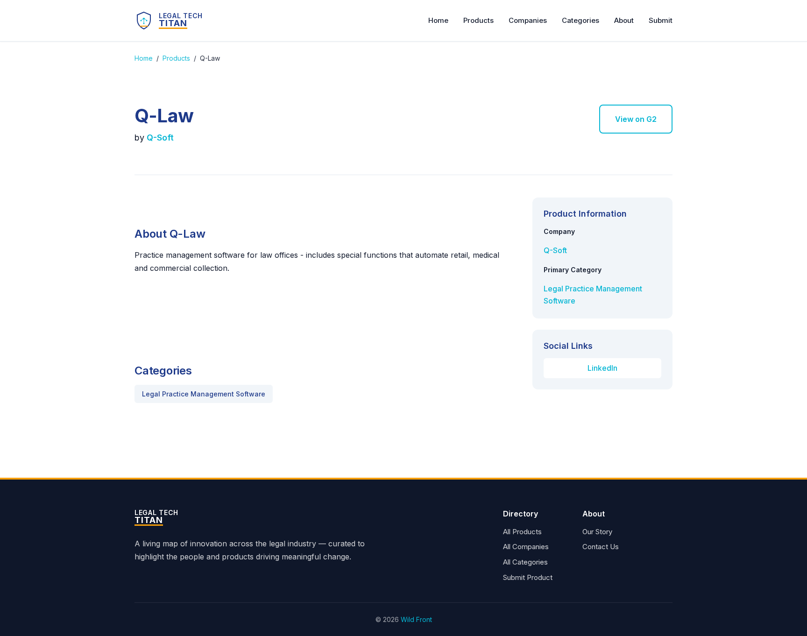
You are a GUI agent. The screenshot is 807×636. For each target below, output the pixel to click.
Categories (580, 20)
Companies (528, 20)
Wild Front (416, 619)
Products (478, 20)
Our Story (597, 531)
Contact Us (600, 546)
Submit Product (527, 577)
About (624, 20)
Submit (660, 20)
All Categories (525, 562)
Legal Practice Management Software (203, 394)
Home (438, 20)
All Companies (526, 546)
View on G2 (636, 119)
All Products (522, 531)
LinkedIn (602, 368)
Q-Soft (160, 137)
